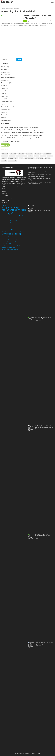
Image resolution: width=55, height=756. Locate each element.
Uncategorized (5, 120)
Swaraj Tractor (16, 239)
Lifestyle (3, 96)
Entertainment (5, 83)
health (21, 216)
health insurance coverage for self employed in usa (11, 220)
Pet (2, 104)
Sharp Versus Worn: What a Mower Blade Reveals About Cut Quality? (19, 127)
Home (2, 8)
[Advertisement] (27, 44)
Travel (2, 115)
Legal (2, 93)
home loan (19, 225)
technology (22, 239)
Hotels (3, 117)
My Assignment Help (11, 234)
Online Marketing (6, 101)
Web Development (20, 245)
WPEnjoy (38, 753)
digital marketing (13, 214)
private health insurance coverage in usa (9, 237)
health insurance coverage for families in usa (15, 218)
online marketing (5, 236)
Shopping (10, 239)
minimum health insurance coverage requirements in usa (12, 231)
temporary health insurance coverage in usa (10, 241)
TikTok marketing (5, 243)
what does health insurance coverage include (10, 249)
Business (3, 72)
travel (10, 243)
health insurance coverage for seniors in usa (10, 222)
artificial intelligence (7, 205)
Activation (3, 67)
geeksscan (30, 21)
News (2, 99)
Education (4, 80)
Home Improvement (6, 77)
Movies (3, 85)
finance (24, 214)
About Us (4, 191)
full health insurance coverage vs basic (12, 216)
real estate (19, 237)
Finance (3, 88)
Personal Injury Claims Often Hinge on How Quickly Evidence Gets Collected (21, 135)
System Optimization (6, 107)
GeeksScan (7, 2)
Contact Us (4, 193)
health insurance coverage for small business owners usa (12, 223)
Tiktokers (3, 112)
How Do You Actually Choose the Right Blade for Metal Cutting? (18, 130)
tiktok (19, 241)
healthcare (4, 218)
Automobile (4, 75)
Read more (43, 25)
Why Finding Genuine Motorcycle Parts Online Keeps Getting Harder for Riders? (22, 132)
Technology (4, 109)
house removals (4, 227)
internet (7, 229)
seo (22, 237)
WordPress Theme (29, 753)
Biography (4, 69)
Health (25, 20)
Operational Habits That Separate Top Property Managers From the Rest (20, 138)
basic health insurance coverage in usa (9, 212)
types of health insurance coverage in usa (9, 245)
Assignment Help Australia (14, 210)
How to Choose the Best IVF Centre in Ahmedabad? (37, 16)
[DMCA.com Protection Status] (5, 146)
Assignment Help (10, 208)
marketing (12, 229)
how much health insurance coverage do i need (16, 227)
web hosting (4, 247)
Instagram (3, 229)
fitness (3, 216)
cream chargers (4, 214)
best (17, 212)
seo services (5, 239)
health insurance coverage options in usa (9, 225)
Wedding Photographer (11, 247)
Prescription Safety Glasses (15, 236)
